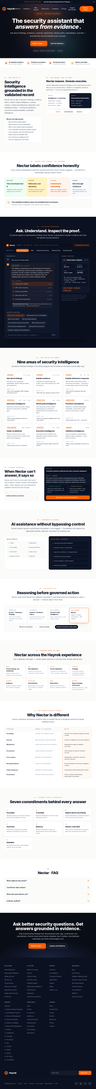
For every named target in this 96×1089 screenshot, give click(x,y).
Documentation (76, 990)
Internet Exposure (9, 969)
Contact (52, 1026)
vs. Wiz (6, 1043)
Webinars (75, 993)
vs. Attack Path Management (12, 1026)
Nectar (52, 986)
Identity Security (9, 976)
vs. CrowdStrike (9, 1060)
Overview (52, 969)
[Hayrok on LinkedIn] (80, 1083)
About (51, 1006)
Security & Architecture (34, 996)
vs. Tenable (7, 1046)
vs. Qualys (7, 1053)
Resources (45, 9)
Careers (52, 1012)
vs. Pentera (7, 1029)
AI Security (7, 996)
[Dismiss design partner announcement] (94, 2)
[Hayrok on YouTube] (90, 1083)
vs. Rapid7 (7, 1049)
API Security (8, 980)
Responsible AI (49, 1083)
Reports (52, 983)
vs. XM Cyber (8, 1056)
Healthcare (30, 1016)
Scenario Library (32, 980)
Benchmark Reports (78, 983)
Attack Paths (53, 980)
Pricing (64, 9)
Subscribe (84, 1073)
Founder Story (54, 1009)
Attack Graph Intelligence (34, 986)
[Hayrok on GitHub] (85, 1083)
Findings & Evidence (56, 976)
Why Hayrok (35, 8)
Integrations (30, 993)
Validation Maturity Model (79, 976)
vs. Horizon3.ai (8, 1039)
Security (31, 1083)
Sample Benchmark (72, 8)
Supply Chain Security (11, 993)
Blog (73, 969)
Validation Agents (32, 983)
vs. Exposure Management (12, 1016)
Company (55, 9)
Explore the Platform (57, 946)
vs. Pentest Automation (11, 1019)
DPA (56, 1083)
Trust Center (39, 1083)
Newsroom (53, 1019)
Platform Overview (32, 969)
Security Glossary (77, 996)
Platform (17, 9)
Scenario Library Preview (79, 980)
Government (30, 1026)
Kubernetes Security (10, 990)
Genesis (29, 973)
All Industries (30, 1033)
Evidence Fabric (32, 976)
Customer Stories (77, 986)
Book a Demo (85, 8)
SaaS (28, 1006)
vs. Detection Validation (11, 1023)
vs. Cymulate (8, 1036)
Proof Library (76, 973)
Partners (52, 1016)
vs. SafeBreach (9, 1033)
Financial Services (32, 1019)
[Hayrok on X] (76, 1083)
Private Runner (31, 990)
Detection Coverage (10, 986)
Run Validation (54, 973)
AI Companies (31, 1029)
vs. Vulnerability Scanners (12, 1012)
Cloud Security (8, 983)
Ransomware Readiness (11, 973)
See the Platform (57, 43)
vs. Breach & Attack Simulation (13, 1009)
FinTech (29, 1009)
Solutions (26, 9)
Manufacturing (31, 1023)
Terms (25, 1083)
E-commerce (31, 1012)
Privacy (20, 1083)
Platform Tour (54, 990)
